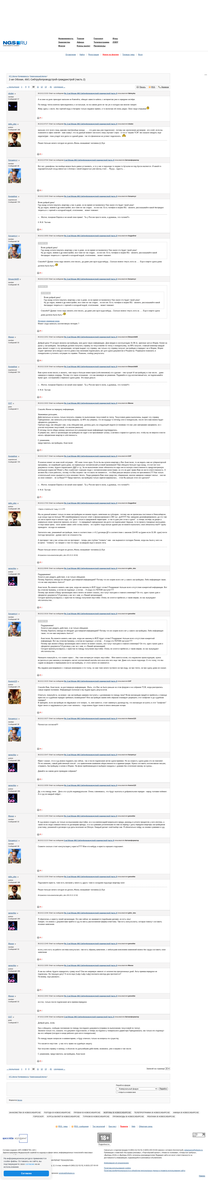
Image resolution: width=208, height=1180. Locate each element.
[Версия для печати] (38, 118)
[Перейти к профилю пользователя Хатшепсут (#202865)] (14, 182)
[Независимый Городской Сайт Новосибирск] (15, 44)
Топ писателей (99, 1126)
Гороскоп (98, 38)
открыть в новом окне (127, 1092)
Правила (124, 1126)
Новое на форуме (111, 55)
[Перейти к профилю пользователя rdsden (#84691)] (12, 110)
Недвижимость (65, 38)
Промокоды (100, 46)
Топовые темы (128, 55)
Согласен (26, 1173)
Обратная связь (146, 1126)
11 (38, 87)
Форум (61, 46)
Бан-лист (112, 1126)
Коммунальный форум (38, 76)
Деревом (165, 87)
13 (46, 87)
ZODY (115, 42)
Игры (115, 38)
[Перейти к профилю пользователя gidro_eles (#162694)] (14, 146)
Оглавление (71, 55)
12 (42, 87)
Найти (82, 55)
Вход (140, 55)
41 (51, 87)
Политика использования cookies (117, 1168)
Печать (143, 87)
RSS (153, 87)
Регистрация (93, 55)
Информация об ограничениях (116, 1163)
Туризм (80, 38)
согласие (29, 1164)
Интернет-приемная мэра (48, 321)
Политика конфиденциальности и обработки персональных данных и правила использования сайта (144, 1171)
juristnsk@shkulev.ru (67, 1173)
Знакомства (64, 42)
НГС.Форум (13, 76)
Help (133, 1126)
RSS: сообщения (81, 1126)
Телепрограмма (101, 42)
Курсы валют (83, 46)
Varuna (19, 1100)
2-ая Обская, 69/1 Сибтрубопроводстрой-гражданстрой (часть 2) (89, 160)
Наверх (202, 1176)
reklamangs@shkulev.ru (193, 1150)
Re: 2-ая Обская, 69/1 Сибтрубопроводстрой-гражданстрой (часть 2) (90, 93)
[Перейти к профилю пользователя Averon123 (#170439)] (14, 703)
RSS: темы (63, 1126)
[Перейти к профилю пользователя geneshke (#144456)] (12, 585)
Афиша (80, 42)
